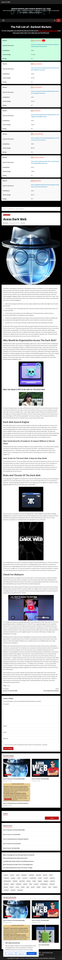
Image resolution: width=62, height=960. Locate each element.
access (12, 875)
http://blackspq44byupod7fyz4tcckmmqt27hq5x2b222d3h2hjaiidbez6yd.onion (45, 162)
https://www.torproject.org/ (48, 31)
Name (5, 726)
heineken (18, 884)
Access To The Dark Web (10, 689)
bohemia (6, 878)
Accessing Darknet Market (51, 689)
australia (38, 875)
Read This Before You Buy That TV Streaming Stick (18, 864)
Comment (6, 704)
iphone (25, 884)
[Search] (54, 20)
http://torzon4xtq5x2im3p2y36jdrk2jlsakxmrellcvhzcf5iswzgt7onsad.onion (45, 92)
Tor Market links (58, 20)
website (13, 890)
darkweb (22, 881)
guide (12, 884)
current (46, 878)
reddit (38, 887)
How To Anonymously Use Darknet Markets (16, 792)
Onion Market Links (47, 952)
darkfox (52, 878)
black (50, 875)
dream (28, 881)
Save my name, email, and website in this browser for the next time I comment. (26, 744)
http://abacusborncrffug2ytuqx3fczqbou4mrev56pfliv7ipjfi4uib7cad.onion (45, 69)
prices (33, 887)
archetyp (31, 875)
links (30, 884)
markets (52, 884)
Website (5, 738)
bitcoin (45, 875)
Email (5, 732)
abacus (6, 875)
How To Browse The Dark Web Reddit (16, 768)
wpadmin (6, 223)
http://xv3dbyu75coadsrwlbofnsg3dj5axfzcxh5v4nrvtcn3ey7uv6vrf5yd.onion (45, 139)
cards (18, 878)
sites (49, 887)
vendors (6, 890)
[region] (21, 948)
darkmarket (7, 881)
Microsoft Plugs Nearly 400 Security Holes (15, 858)
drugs (34, 881)
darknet (15, 881)
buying (13, 878)
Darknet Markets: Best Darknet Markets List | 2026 (31, 8)
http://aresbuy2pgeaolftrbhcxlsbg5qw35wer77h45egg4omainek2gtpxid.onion (45, 115)
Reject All (21, 953)
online (22, 887)
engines (46, 881)
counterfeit (33, 878)
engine (40, 881)
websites (19, 890)
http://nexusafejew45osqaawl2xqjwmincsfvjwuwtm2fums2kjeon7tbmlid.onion (45, 45)
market (36, 884)
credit (39, 878)
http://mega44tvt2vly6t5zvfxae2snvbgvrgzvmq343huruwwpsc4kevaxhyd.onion (45, 185)
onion (17, 887)
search (44, 887)
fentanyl (6, 884)
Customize (10, 953)
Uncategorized (7, 214)
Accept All (31, 953)
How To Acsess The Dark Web (45, 768)
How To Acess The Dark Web (11, 848)
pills (28, 887)
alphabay (24, 875)
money (6, 887)
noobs (11, 887)
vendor (55, 887)
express (52, 881)
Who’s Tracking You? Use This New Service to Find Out (18, 855)
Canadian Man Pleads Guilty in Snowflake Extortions (18, 861)
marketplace (43, 884)
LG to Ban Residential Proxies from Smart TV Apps (17, 867)
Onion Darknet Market (31, 958)
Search (5, 813)
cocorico (25, 878)
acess (8, 685)
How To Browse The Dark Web (12, 843)
